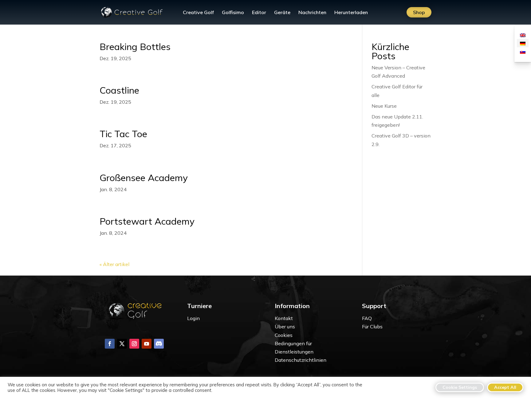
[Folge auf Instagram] (134, 344)
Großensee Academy (144, 178)
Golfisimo (233, 12)
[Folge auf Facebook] (110, 344)
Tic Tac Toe (123, 134)
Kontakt (284, 318)
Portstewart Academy (147, 221)
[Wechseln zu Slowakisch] (523, 51)
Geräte (282, 12)
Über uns (285, 326)
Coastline (119, 90)
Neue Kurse (384, 106)
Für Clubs (372, 326)
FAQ (367, 318)
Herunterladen (351, 12)
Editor (259, 12)
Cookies (284, 335)
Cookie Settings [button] (459, 387)
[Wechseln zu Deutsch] (523, 43)
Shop (419, 12)
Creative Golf (198, 12)
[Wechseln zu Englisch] (523, 35)
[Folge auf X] (122, 344)
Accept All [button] (505, 387)
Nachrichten (312, 12)
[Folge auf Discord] (159, 344)
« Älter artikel (114, 264)
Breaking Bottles (135, 46)
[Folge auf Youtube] (146, 344)
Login (193, 318)
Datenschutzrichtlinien (300, 360)
